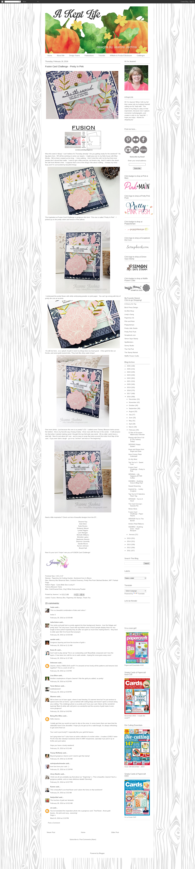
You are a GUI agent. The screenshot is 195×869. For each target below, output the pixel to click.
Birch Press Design (131, 307)
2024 (129, 372)
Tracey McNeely (56, 753)
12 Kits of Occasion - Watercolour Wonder (136, 433)
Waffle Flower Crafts (131, 356)
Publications (89, 56)
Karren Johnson (83, 546)
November (133, 402)
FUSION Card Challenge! (81, 552)
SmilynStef (54, 797)
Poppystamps (129, 325)
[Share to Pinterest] (83, 595)
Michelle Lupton (82, 537)
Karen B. (53, 650)
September (133, 408)
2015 (129, 538)
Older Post (115, 832)
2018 (129, 390)
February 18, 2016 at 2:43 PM (61, 671)
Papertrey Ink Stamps (74, 598)
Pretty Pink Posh (130, 332)
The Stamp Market (131, 352)
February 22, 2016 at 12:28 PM (61, 769)
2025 (129, 369)
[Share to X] (79, 595)
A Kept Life (64, 14)
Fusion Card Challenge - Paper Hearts (135, 514)
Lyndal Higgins (83, 530)
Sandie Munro (83, 544)
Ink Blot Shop (129, 311)
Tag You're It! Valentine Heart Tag (136, 495)
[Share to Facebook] (81, 595)
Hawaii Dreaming (134, 486)
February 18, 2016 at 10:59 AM (61, 635)
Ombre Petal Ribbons (136, 524)
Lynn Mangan (83, 533)
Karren (52, 787)
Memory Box (61, 598)
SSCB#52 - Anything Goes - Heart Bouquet (135, 529)
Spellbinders (128, 342)
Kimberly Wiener (83, 528)
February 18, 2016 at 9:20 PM (61, 681)
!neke (52, 607)
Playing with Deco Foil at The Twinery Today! (136, 439)
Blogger (101, 853)
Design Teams (74, 56)
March (131, 427)
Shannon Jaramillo (82, 541)
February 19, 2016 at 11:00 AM (61, 759)
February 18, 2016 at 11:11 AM (61, 645)
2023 (129, 375)
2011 (129, 550)
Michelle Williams (83, 535)
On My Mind (132, 459)
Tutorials (102, 56)
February (132, 430)
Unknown (54, 663)
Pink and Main (129, 321)
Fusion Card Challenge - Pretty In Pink (136, 469)
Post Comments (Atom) (87, 839)
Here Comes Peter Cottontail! (135, 455)
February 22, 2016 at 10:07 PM (61, 782)
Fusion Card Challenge (66, 217)
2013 (129, 544)
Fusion (53, 598)
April (130, 424)
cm (51, 808)
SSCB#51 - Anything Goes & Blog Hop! (135, 482)
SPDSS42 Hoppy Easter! (134, 445)
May (130, 421)
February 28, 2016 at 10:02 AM (61, 803)
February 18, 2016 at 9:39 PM (61, 692)
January (132, 534)
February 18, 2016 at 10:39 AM (61, 618)
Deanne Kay (82, 522)
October (132, 405)
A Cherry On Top (130, 304)
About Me (60, 56)
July (130, 414)
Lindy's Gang (129, 314)
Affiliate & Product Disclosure (121, 56)
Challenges (141, 56)
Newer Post (51, 832)
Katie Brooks (82, 526)
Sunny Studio (129, 345)
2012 (129, 547)
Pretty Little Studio (130, 328)
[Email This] (75, 595)
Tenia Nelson (55, 686)
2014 (129, 541)
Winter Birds (132, 509)
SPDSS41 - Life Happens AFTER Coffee (135, 476)
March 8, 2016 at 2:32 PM (59, 818)
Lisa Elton (54, 675)
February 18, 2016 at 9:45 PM (61, 711)
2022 (129, 378)
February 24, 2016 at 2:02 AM (61, 793)
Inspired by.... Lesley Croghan (135, 490)
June (131, 418)
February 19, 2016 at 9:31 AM (61, 748)
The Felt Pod (129, 349)
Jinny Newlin (55, 774)
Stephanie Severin (82, 539)
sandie (52, 639)
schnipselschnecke (57, 763)
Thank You (87, 598)
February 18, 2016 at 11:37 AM (61, 658)
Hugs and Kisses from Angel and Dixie (136, 450)
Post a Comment (54, 823)
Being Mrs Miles (56, 716)
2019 (129, 387)
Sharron (53, 696)
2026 (129, 366)
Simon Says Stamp (131, 338)
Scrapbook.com (130, 335)
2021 (129, 381)
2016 (129, 397)
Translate (141, 594)
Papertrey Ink (129, 318)
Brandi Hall (83, 548)
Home (50, 56)
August (131, 411)
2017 (129, 393)
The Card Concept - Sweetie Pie (135, 505)
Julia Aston (83, 524)
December (133, 399)
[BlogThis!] (77, 595)
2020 (129, 384)
